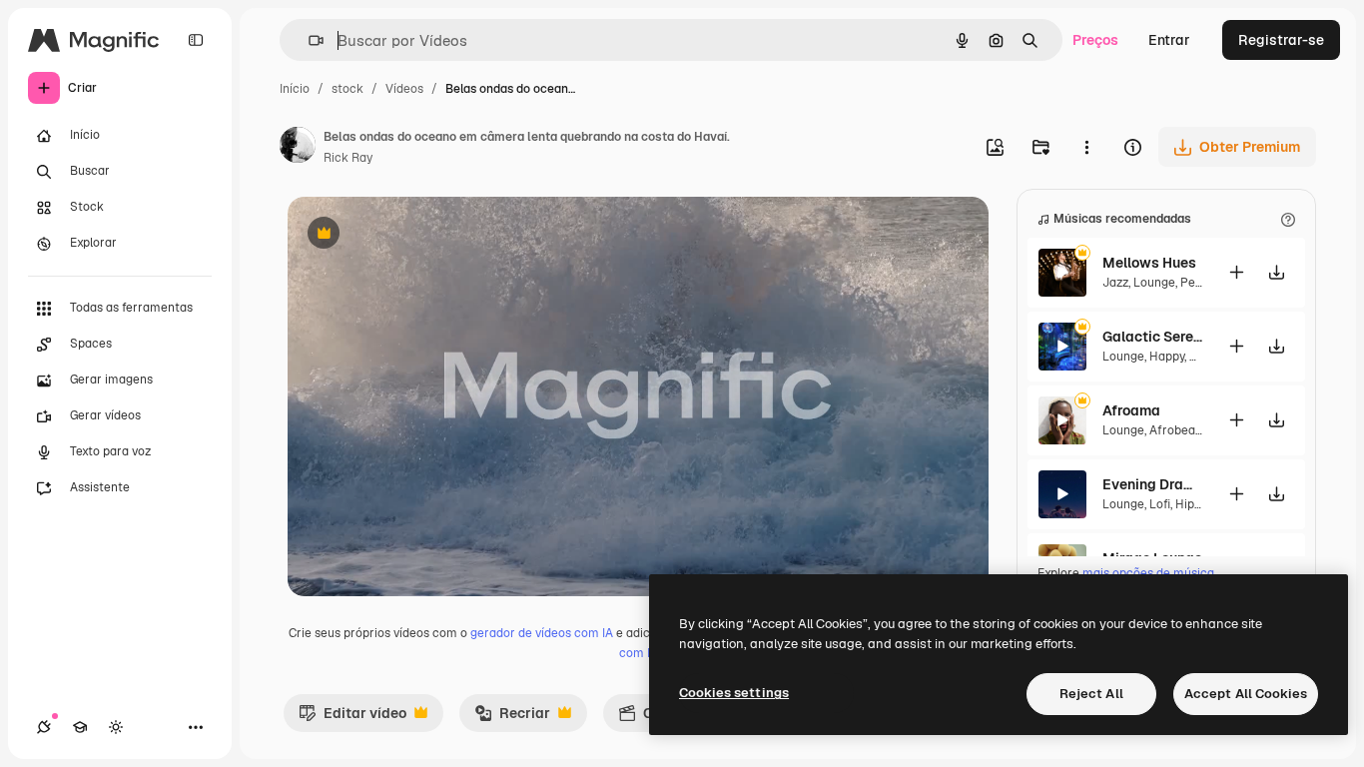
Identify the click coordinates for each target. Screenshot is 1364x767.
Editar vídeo (352, 718)
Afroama (1131, 410)
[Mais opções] (1086, 147)
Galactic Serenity (1152, 337)
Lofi (1159, 504)
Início (295, 89)
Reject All (1091, 693)
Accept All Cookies (1245, 693)
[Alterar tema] (116, 727)
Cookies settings (734, 692)
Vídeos (404, 89)
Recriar (512, 718)
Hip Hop (1197, 504)
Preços (1095, 40)
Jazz (1115, 283)
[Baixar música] (1276, 272)
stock (347, 89)
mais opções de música (1148, 573)
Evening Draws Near (1152, 484)
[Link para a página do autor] (298, 148)
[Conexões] (44, 727)
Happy (1166, 357)
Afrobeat (1174, 430)
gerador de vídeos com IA (541, 633)
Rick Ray (348, 158)
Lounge (1154, 283)
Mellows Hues (1149, 263)
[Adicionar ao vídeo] (1236, 272)
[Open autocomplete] (308, 40)
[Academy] (80, 727)
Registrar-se (1281, 40)
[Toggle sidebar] (196, 40)
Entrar (1169, 40)
